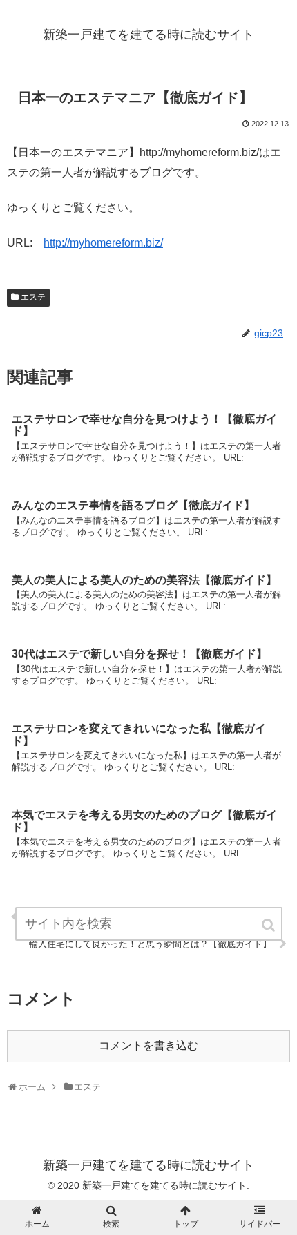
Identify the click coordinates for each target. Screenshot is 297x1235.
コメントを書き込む (148, 1045)
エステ (33, 297)
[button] (269, 925)
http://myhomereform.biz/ (103, 243)
